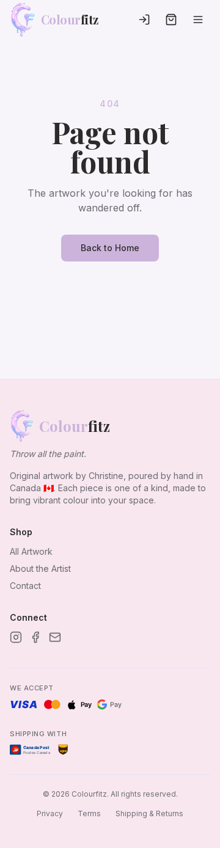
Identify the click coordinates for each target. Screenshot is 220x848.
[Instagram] (16, 637)
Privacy (50, 813)
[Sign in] (144, 19)
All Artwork (31, 551)
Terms (89, 813)
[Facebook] (35, 637)
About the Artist (40, 568)
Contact (25, 585)
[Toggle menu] (198, 19)
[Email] (55, 637)
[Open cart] (171, 19)
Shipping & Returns (149, 813)
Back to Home (110, 248)
